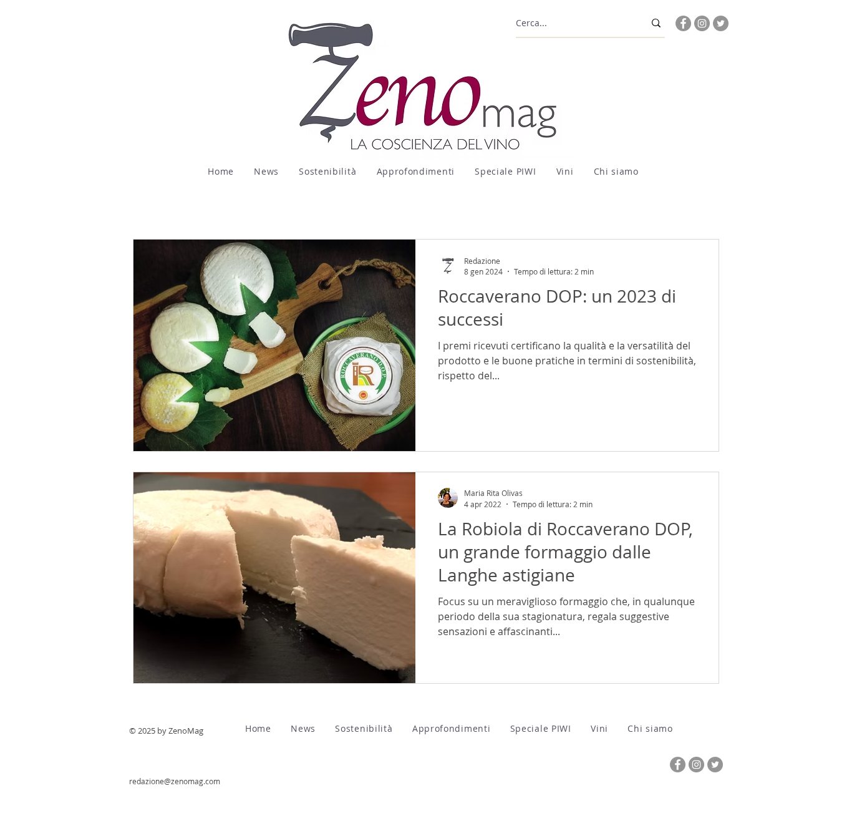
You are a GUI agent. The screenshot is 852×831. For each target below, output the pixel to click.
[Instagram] (702, 23)
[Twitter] (721, 23)
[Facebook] (683, 23)
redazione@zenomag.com (174, 781)
